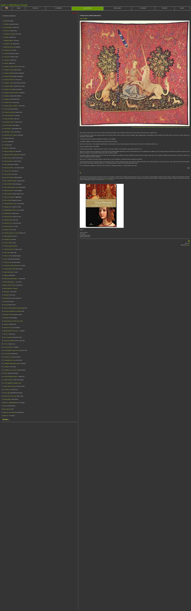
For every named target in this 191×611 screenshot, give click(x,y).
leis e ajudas (164, 8)
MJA (188, 245)
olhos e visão (35, 8)
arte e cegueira (143, 8)
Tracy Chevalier (83, 18)
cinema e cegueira (117, 8)
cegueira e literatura (87, 8)
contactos (182, 8)
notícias (18, 8)
